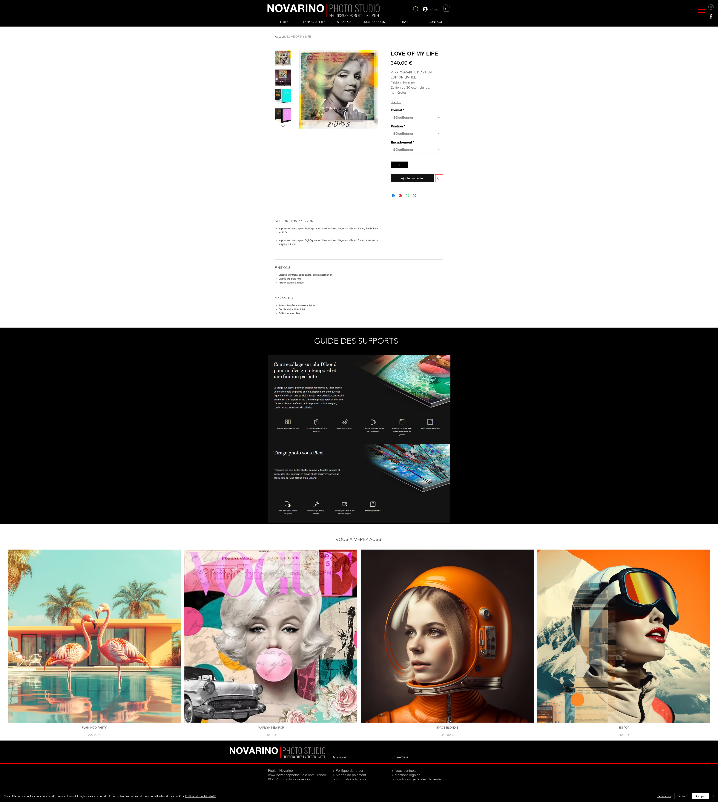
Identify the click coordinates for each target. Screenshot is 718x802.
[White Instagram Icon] (711, 7)
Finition (398, 126)
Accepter (700, 796)
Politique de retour (349, 770)
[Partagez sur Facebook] (393, 195)
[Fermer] (713, 796)
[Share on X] (414, 195)
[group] (359, 643)
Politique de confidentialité (200, 796)
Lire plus (396, 102)
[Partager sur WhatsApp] (407, 195)
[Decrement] (393, 165)
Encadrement (402, 142)
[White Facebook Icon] (711, 16)
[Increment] (405, 165)
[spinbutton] (399, 165)
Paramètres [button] (664, 796)
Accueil (280, 36)
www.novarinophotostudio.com (291, 775)
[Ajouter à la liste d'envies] (439, 178)
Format (397, 110)
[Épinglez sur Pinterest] (400, 195)
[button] (701, 10)
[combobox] (417, 117)
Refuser (682, 796)
